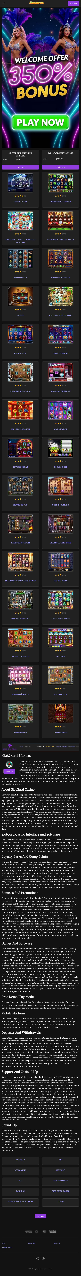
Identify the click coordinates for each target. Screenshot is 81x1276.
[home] (37, 5)
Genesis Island (20, 732)
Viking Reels (20, 277)
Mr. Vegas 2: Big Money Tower (20, 581)
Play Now (73, 3)
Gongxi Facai (60, 732)
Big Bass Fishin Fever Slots (38, 747)
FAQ (20, 1180)
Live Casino (20, 1170)
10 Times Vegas (20, 467)
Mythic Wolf (20, 202)
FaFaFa (20, 315)
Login (60, 1201)
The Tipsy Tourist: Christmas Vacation (20, 240)
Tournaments (60, 1180)
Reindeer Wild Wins (20, 391)
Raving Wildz (60, 429)
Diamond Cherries (60, 391)
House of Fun (20, 505)
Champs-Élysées (20, 694)
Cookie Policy (6, 1247)
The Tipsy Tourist (60, 619)
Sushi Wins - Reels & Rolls (60, 239)
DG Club (60, 656)
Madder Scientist (20, 619)
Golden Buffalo (60, 505)
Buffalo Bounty (20, 656)
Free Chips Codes (60, 1191)
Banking (20, 1191)
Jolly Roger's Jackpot (60, 315)
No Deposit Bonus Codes (20, 1201)
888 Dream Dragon (20, 429)
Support (60, 1170)
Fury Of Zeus (60, 694)
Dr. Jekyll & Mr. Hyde (60, 543)
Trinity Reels (60, 581)
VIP (60, 1159)
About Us (20, 1159)
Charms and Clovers (60, 202)
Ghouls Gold (61, 467)
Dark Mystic (20, 353)
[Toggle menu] (4, 3)
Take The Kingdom (20, 543)
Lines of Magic (60, 353)
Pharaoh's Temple (60, 277)
